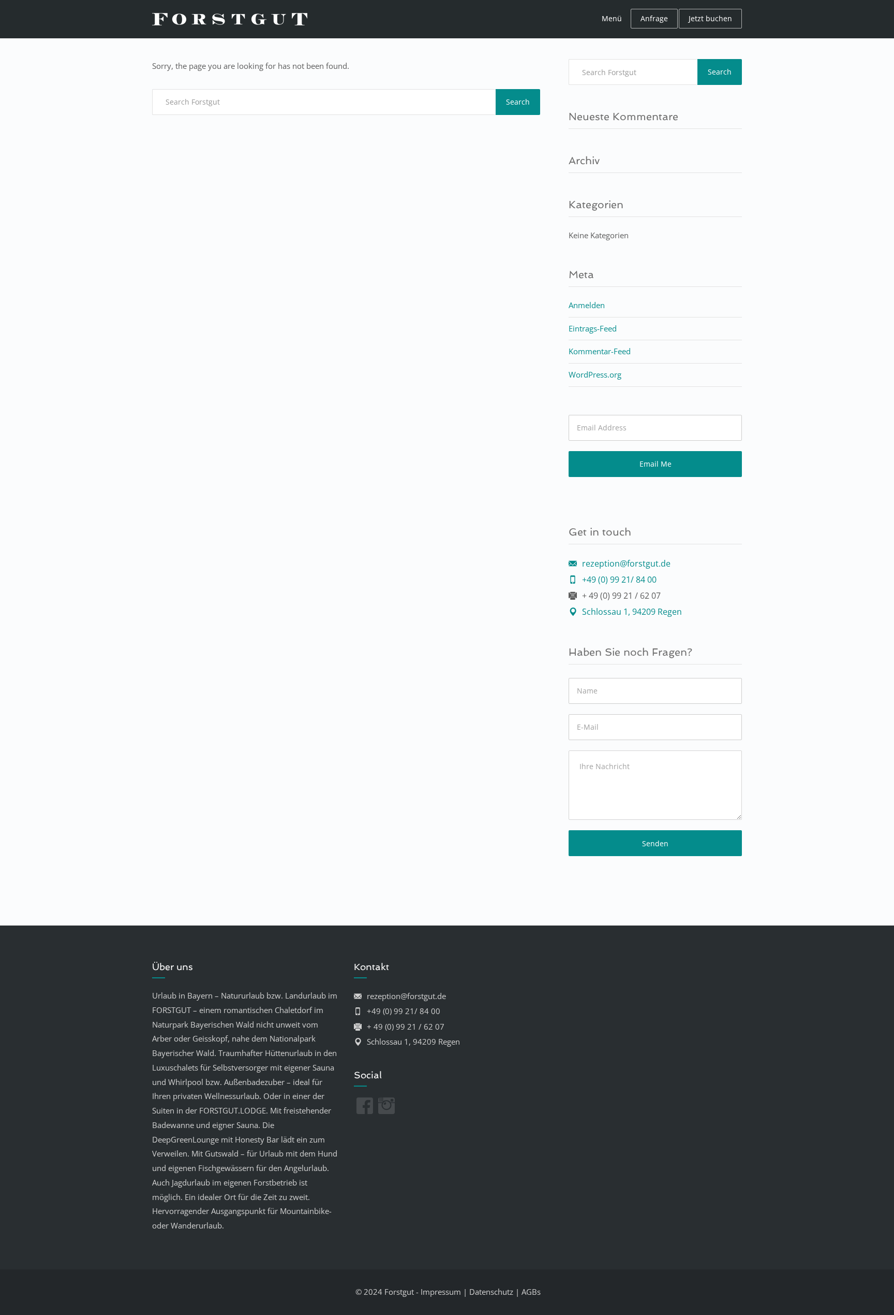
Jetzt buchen (710, 18)
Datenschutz (491, 1292)
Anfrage (654, 18)
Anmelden (587, 305)
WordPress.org (595, 374)
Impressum (441, 1292)
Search (518, 102)
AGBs (531, 1292)
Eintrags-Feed (593, 328)
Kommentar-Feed (600, 351)
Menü (612, 18)
